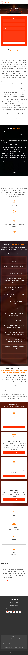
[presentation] (23, 563)
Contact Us (14, 427)
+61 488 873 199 (14, 605)
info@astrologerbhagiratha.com (14, 608)
